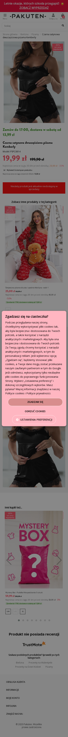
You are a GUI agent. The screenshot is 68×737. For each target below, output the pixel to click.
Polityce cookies (14, 393)
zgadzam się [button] (35, 401)
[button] (34, 420)
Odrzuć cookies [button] (35, 411)
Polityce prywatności (38, 393)
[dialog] (34, 368)
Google (56, 368)
